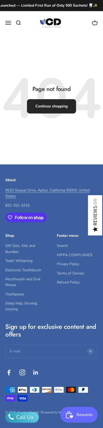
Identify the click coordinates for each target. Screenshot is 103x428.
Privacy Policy (68, 264)
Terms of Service (70, 273)
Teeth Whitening (18, 260)
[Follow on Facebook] (8, 372)
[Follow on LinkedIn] (35, 372)
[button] (95, 215)
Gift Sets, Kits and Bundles (20, 248)
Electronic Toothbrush (23, 270)
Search (62, 245)
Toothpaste (14, 294)
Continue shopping (51, 106)
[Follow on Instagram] (22, 372)
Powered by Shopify (55, 412)
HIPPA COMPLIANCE (75, 254)
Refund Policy (68, 282)
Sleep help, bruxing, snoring (21, 306)
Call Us (24, 417)
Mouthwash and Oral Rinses (22, 282)
